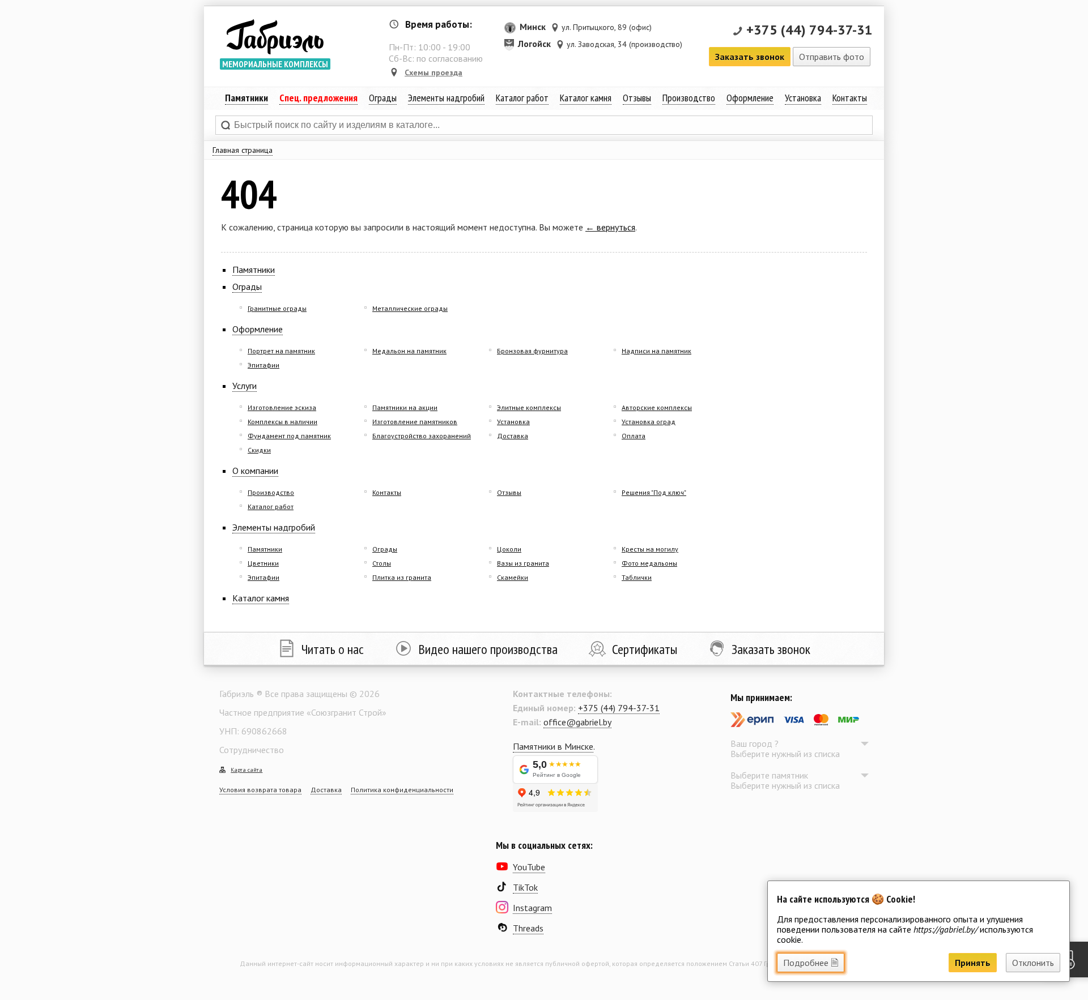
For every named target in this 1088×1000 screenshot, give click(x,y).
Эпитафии (263, 365)
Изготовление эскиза (282, 407)
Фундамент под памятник (289, 435)
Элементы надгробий (273, 527)
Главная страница (242, 150)
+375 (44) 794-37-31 (809, 30)
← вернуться (610, 227)
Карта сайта (246, 769)
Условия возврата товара (260, 789)
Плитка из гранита (401, 577)
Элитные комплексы (529, 407)
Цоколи (509, 549)
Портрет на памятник (281, 351)
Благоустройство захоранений (421, 435)
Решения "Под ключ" (654, 492)
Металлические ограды (410, 308)
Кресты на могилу (650, 549)
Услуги (244, 385)
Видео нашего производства (488, 649)
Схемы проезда (433, 72)
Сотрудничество (251, 749)
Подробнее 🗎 (810, 962)
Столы (381, 563)
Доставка (512, 435)
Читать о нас (332, 649)
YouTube (529, 867)
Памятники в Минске (553, 746)
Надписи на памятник (656, 351)
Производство (688, 97)
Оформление (750, 97)
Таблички (637, 577)
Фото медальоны (649, 563)
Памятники (253, 269)
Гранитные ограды (277, 308)
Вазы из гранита (523, 563)
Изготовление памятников (414, 421)
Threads (528, 928)
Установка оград (648, 421)
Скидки (259, 450)
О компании (255, 470)
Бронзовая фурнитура (532, 351)
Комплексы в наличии (282, 421)
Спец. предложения (318, 97)
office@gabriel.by (577, 722)
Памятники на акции (404, 407)
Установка (803, 97)
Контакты (849, 97)
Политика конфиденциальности (402, 789)
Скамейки (512, 577)
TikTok (525, 887)
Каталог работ (522, 97)
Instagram (532, 907)
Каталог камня (585, 97)
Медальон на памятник (409, 351)
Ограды (383, 97)
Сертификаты (644, 649)
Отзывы (637, 97)
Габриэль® (275, 36)
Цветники (263, 563)
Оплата (633, 435)
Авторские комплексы (657, 407)
